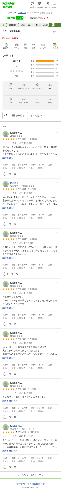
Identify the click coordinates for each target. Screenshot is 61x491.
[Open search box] (6, 115)
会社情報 (20, 484)
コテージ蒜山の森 (11, 31)
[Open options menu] (56, 133)
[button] (13, 134)
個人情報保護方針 (36, 484)
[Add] (54, 32)
